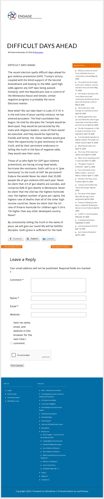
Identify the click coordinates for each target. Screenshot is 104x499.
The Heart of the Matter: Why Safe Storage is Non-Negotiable (85, 196)
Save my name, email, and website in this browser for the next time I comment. (22, 333)
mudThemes (82, 491)
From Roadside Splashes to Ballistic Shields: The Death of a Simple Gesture (87, 140)
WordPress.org (13, 401)
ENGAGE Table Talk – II (51, 469)
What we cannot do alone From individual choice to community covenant (86, 73)
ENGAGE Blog (46, 417)
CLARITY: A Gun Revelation (88, 214)
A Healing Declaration (86, 220)
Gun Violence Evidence (51, 448)
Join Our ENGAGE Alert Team (52, 424)
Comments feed (13, 397)
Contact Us (45, 480)
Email (14, 306)
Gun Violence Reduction (87, 232)
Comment (17, 279)
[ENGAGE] (25, 26)
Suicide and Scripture (49, 414)
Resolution (45, 428)
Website (15, 314)
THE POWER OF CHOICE (61, 246)
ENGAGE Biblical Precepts (52, 444)
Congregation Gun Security (52, 441)
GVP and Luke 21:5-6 (11, 246)
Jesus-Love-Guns (49, 465)
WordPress (50, 491)
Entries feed (11, 394)
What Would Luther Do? (87, 146)
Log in (9, 390)
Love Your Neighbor (48, 404)
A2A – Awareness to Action (51, 390)
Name (14, 298)
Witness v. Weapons (50, 461)
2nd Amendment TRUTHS (87, 226)
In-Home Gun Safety (48, 400)
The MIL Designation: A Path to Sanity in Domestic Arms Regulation (87, 131)
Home (43, 473)
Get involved (46, 421)
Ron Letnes (39, 52)
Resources (45, 431)
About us (44, 476)
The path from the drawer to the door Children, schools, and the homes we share (86, 85)
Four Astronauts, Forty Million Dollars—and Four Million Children (85, 173)
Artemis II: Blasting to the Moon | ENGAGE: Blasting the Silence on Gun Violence (86, 205)
